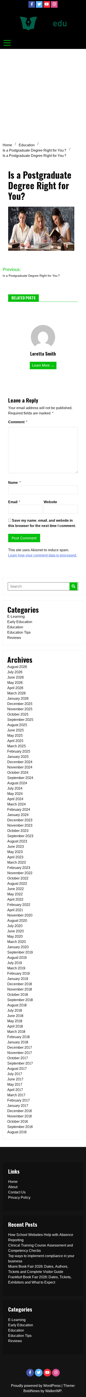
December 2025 (19, 704)
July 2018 (14, 1010)
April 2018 (15, 1026)
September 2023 (20, 836)
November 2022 (19, 873)
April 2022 (15, 899)
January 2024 (18, 815)
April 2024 (15, 799)
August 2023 (17, 841)
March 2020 (16, 942)
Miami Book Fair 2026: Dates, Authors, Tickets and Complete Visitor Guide (38, 1269)
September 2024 (20, 778)
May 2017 (14, 1084)
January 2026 (17, 698)
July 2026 (14, 672)
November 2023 (19, 825)
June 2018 (15, 1016)
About (12, 1187)
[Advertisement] (43, 94)
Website (50, 502)
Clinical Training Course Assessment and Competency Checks (40, 1248)
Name (14, 482)
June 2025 (15, 730)
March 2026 (16, 693)
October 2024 (17, 772)
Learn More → (43, 365)
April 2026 (15, 688)
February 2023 (18, 868)
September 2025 (20, 719)
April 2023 (15, 857)
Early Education (19, 622)
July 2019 (14, 963)
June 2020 (15, 931)
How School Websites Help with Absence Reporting (40, 1237)
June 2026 (15, 677)
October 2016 (17, 1121)
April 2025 (15, 741)
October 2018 (17, 994)
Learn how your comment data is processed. (42, 555)
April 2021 (15, 910)
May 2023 (15, 852)
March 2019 (16, 968)
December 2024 (19, 762)
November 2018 (19, 989)
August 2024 (17, 783)
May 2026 (14, 682)
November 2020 (19, 915)
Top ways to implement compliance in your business (41, 1258)
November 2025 (19, 709)
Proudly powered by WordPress (36, 1385)
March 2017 (16, 1095)
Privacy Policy (19, 1197)
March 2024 (16, 804)
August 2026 (17, 667)
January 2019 (17, 979)
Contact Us (17, 1192)
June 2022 (15, 889)
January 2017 (17, 1105)
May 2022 (15, 894)
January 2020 (18, 947)
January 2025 (18, 756)
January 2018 (17, 1042)
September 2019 (20, 952)
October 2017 (17, 1058)
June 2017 (15, 1079)
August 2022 (17, 883)
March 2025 (16, 746)
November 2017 (19, 1053)
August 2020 (17, 920)
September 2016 (20, 1127)
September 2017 (20, 1063)
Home (13, 1181)
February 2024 (18, 809)
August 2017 (17, 1068)
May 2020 (15, 936)
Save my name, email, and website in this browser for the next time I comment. (42, 523)
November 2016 (19, 1116)
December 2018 (19, 984)
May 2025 (15, 735)
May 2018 (14, 1021)
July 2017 (14, 1074)
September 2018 (20, 1000)
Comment (18, 422)
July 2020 (14, 926)
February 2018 (18, 1037)
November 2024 (19, 767)
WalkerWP (53, 1391)
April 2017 (15, 1090)
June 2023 (15, 846)
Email (14, 502)
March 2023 (16, 862)
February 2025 (18, 751)
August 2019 (16, 957)
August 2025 (17, 725)
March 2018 (16, 1031)
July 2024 (14, 788)
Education (15, 627)
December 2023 (19, 820)
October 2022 (17, 878)
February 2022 (18, 905)
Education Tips (19, 632)
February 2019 (18, 973)
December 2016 (19, 1111)
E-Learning (16, 616)
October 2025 (17, 714)
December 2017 (19, 1047)
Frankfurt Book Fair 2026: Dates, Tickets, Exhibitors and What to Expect (39, 1280)
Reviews (14, 637)
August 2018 (16, 1005)
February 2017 (18, 1100)
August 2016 (16, 1132)
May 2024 (15, 793)
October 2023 (17, 830)
